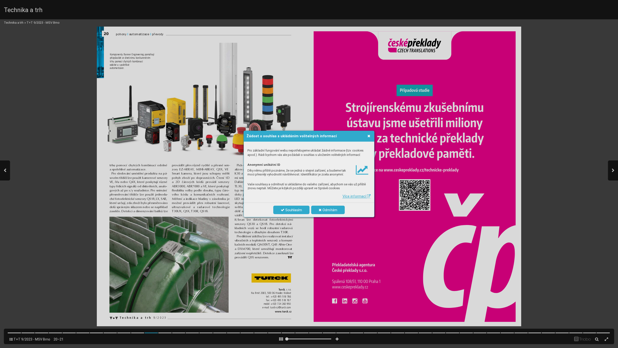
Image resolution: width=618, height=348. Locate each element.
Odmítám (329, 210)
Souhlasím (293, 210)
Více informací (355, 196)
